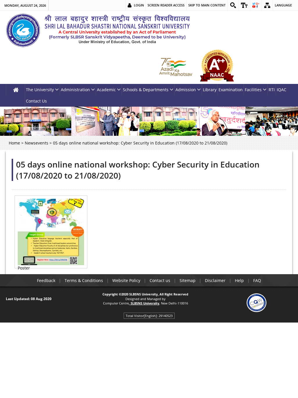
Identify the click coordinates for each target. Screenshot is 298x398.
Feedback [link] (46, 280)
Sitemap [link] (188, 280)
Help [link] (239, 280)
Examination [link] (231, 89)
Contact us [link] (160, 280)
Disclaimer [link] (215, 280)
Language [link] (283, 5)
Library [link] (210, 89)
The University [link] (40, 89)
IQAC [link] (281, 89)
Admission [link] (185, 89)
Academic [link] (106, 89)
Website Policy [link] (126, 280)
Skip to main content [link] (207, 5)
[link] (233, 5)
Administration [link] (75, 89)
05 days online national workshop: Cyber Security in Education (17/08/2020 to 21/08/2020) (138, 170)
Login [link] (139, 5)
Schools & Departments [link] (145, 89)
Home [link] (14, 143)
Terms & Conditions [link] (84, 280)
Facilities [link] (253, 89)
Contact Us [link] (36, 101)
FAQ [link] (257, 280)
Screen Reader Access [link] (166, 5)
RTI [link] (272, 89)
